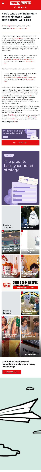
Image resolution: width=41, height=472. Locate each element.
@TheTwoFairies (17, 38)
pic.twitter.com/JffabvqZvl (24, 59)
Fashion (15, 28)
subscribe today (11, 372)
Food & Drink (23, 28)
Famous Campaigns (20, 3)
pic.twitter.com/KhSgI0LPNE (26, 77)
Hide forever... (31, 354)
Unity (16, 122)
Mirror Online (11, 115)
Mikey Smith (32, 117)
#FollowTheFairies (10, 59)
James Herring (13, 119)
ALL (10, 28)
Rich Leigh (7, 26)
